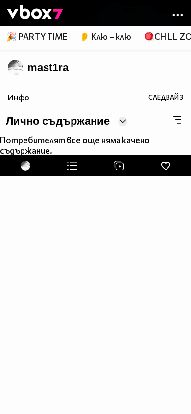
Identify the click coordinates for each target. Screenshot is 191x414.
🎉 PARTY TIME (36, 36)
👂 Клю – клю (105, 36)
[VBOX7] (35, 13)
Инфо (18, 97)
